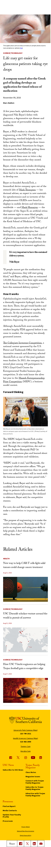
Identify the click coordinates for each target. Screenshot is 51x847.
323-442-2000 (25, 741)
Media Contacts (10, 810)
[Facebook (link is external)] (11, 758)
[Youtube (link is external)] (33, 758)
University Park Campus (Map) (26, 730)
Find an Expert (9, 806)
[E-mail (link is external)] (41, 843)
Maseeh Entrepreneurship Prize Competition (24, 380)
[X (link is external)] (27, 843)
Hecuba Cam (26, 751)
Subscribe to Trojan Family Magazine (34, 788)
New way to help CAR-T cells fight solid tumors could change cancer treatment (24, 565)
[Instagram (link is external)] (26, 758)
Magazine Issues (33, 776)
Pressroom (8, 821)
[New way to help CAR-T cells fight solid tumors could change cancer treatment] (25, 589)
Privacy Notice (25, 827)
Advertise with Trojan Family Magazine (35, 794)
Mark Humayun (29, 208)
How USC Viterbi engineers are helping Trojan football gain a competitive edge (24, 666)
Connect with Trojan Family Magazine (35, 781)
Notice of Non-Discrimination (25, 831)
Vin (21, 48)
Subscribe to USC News (13, 770)
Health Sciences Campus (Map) (25, 738)
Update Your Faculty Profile (12, 815)
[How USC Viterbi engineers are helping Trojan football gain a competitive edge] (25, 690)
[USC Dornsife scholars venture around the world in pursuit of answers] (25, 639)
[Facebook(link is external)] (20, 843)
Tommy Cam (25, 746)
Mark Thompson (27, 190)
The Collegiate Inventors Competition (22, 343)
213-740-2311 (25, 733)
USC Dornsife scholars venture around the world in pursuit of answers (25, 616)
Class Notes (31, 772)
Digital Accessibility (25, 835)
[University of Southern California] (25, 720)
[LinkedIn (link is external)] (34, 843)
